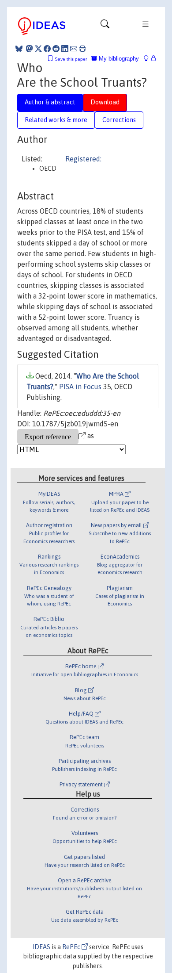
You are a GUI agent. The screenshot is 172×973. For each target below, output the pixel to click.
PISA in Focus (80, 387)
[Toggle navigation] (105, 26)
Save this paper (71, 59)
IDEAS (41, 946)
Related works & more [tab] (56, 119)
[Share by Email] (73, 49)
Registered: (83, 159)
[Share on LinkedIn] (64, 49)
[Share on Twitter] (38, 49)
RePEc (72, 946)
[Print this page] (82, 49)
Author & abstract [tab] (50, 102)
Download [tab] (105, 102)
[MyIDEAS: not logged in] (148, 58)
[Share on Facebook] (47, 49)
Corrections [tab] (119, 119)
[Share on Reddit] (56, 49)
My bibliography (118, 58)
